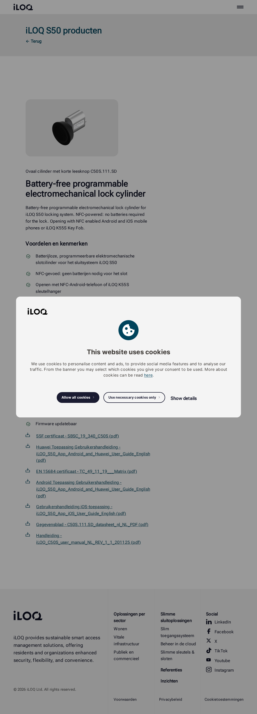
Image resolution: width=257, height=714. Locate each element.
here (148, 375)
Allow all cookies (76, 397)
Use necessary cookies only (132, 397)
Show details (184, 398)
